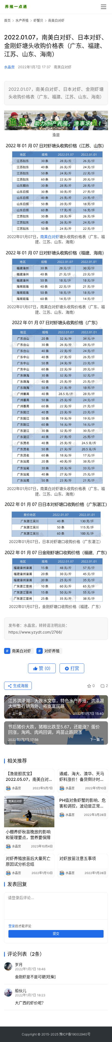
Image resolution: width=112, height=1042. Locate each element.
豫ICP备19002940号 (75, 1034)
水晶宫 (9, 67)
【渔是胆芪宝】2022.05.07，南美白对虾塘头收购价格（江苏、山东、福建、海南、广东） (29, 776)
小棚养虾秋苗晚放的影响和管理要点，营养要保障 (28, 834)
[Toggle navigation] (103, 7)
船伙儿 (20, 990)
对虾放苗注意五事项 (77, 858)
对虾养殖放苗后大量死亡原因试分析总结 (28, 861)
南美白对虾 (62, 67)
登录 (11, 926)
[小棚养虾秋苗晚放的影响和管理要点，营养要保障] (29, 811)
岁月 (19, 964)
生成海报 (20, 685)
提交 (56, 934)
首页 (7, 20)
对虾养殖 (52, 650)
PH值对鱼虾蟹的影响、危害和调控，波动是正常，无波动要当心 (82, 803)
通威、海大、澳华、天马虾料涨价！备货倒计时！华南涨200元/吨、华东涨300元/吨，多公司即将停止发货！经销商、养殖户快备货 (82, 776)
